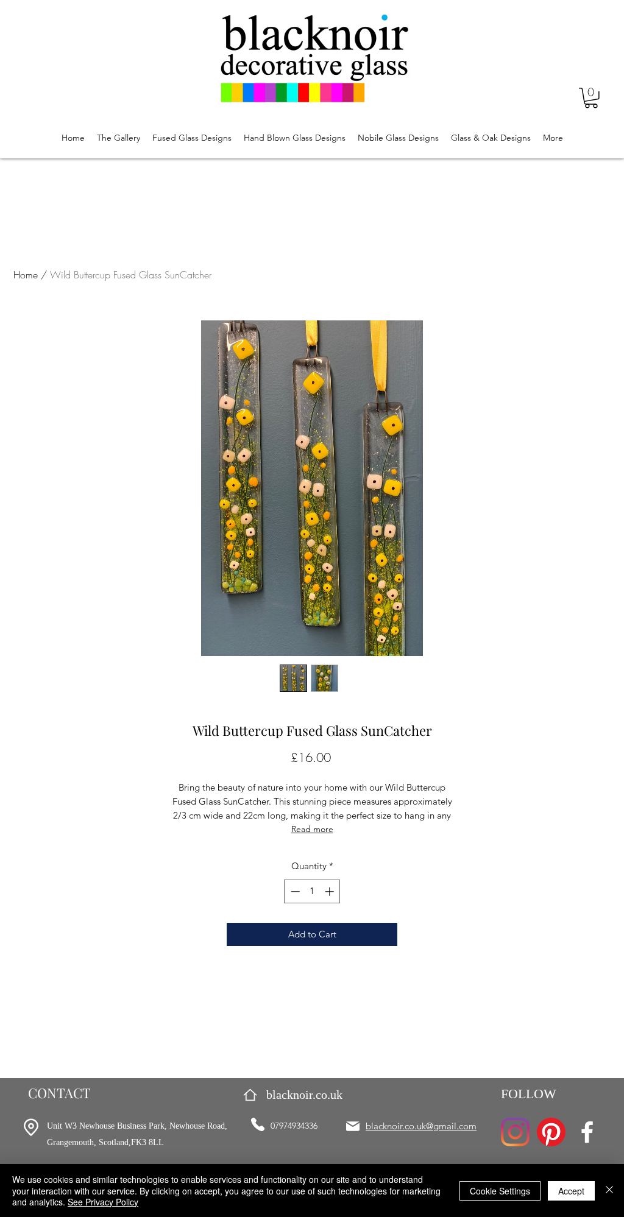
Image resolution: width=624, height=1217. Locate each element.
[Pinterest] (551, 1132)
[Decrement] (294, 891)
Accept (571, 1191)
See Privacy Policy (103, 1202)
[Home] (250, 1095)
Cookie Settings (500, 1191)
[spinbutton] (312, 891)
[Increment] (330, 891)
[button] (591, 98)
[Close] (609, 1190)
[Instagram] (515, 1132)
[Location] (31, 1127)
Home (25, 274)
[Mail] (353, 1126)
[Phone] (257, 1124)
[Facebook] (587, 1132)
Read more (312, 829)
